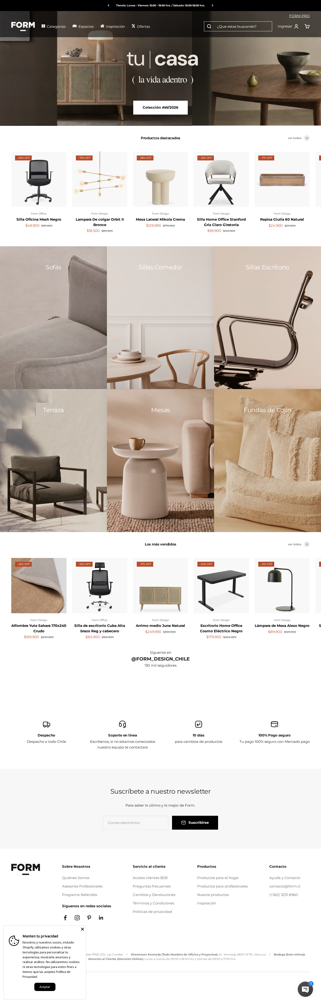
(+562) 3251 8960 (283, 894)
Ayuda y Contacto (284, 878)
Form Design (99, 213)
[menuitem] (54, 26)
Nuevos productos (213, 894)
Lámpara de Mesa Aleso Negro (282, 625)
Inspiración (206, 903)
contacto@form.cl (284, 886)
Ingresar (288, 26)
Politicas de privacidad (152, 911)
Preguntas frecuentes (152, 886)
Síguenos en (160, 652)
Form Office (39, 213)
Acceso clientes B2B (150, 878)
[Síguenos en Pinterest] (89, 918)
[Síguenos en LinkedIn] (101, 918)
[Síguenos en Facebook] (65, 918)
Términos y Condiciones (153, 903)
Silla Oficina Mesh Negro (38, 219)
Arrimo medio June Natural (160, 625)
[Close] (82, 929)
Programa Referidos (79, 894)
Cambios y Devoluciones (154, 894)
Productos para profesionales (222, 886)
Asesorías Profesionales (82, 886)
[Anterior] (108, 5)
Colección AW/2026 (160, 107)
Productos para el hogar (218, 878)
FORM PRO (299, 16)
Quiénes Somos (75, 878)
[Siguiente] (212, 5)
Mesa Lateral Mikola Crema (160, 219)
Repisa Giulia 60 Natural (282, 219)
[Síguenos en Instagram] (77, 918)
